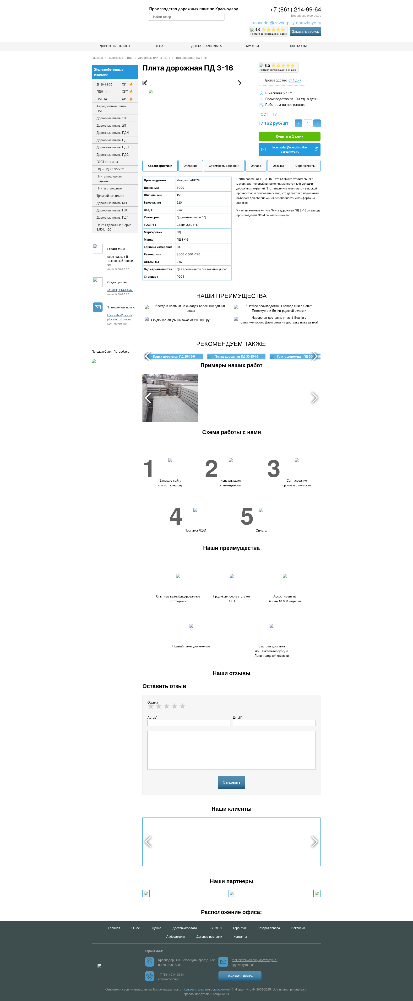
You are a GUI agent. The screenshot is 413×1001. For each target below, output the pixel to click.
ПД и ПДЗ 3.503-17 (110, 169)
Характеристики (160, 165)
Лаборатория (175, 936)
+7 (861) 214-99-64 (295, 9)
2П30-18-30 (115, 84)
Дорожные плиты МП (112, 202)
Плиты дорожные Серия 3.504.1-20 (114, 227)
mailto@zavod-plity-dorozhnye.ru (254, 960)
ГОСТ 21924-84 (107, 161)
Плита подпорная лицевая (109, 178)
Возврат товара (268, 928)
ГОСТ (263, 114)
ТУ (274, 114)
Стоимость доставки (224, 165)
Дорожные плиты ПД (111, 140)
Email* (237, 717)
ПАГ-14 (115, 99)
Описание (190, 165)
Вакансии (298, 928)
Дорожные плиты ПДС (113, 154)
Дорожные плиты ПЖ (112, 210)
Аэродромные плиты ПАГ (111, 108)
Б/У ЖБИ (252, 46)
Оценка (152, 702)
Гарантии (239, 928)
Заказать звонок (305, 31)
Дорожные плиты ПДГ (112, 217)
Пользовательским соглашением (206, 989)
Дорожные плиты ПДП (113, 147)
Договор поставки (209, 936)
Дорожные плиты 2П (111, 125)
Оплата (256, 165)
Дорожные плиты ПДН (113, 132)
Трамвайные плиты (110, 195)
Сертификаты (305, 165)
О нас (160, 46)
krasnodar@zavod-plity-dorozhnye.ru (286, 22)
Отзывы (278, 165)
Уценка (156, 928)
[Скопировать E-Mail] (316, 149)
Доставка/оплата (206, 46)
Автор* (152, 717)
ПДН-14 (115, 91)
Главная (114, 928)
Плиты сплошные (109, 188)
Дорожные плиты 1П (111, 118)
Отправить (231, 782)
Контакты (298, 46)
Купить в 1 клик (289, 136)
